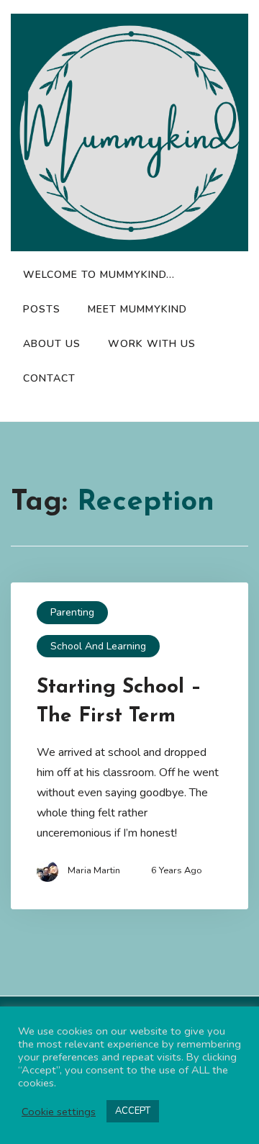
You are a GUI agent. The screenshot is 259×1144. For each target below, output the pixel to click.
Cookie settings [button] (59, 1111)
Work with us (152, 344)
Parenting (72, 612)
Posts (41, 309)
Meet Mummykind (137, 309)
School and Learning (98, 646)
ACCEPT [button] (132, 1110)
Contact (49, 378)
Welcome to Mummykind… (99, 275)
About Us (52, 344)
